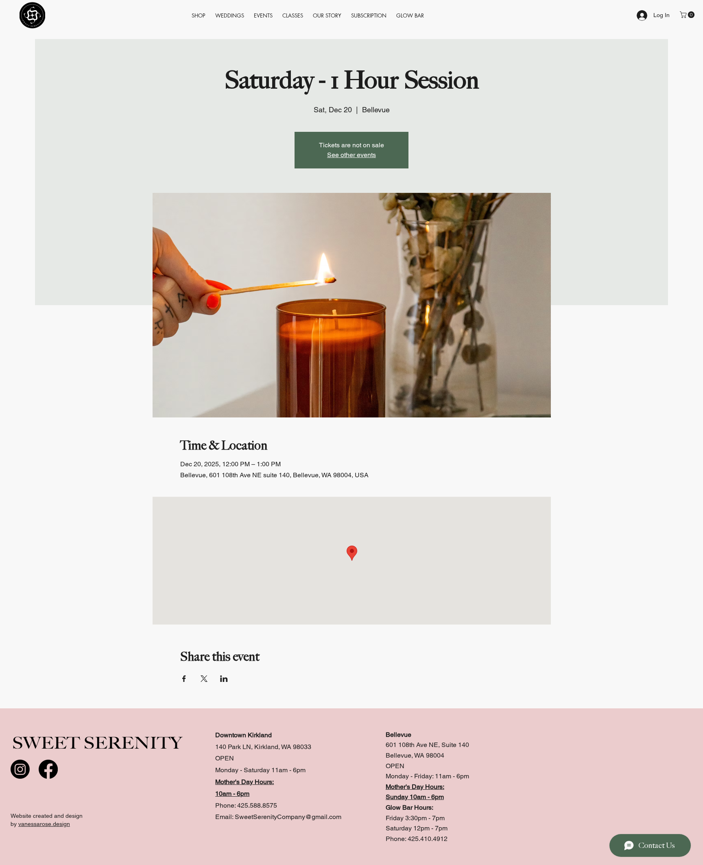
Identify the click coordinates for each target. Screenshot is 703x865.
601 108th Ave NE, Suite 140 (427, 745)
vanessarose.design (44, 824)
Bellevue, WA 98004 (415, 755)
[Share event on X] (204, 678)
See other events (351, 155)
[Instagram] (20, 769)
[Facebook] (48, 769)
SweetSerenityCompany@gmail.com (288, 817)
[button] (368, 15)
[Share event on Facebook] (184, 678)
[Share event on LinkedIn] (224, 678)
